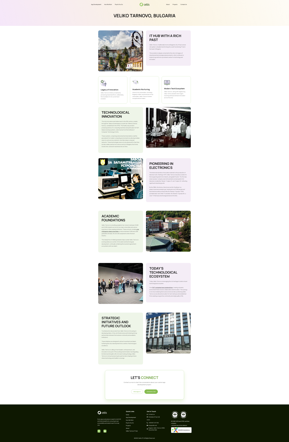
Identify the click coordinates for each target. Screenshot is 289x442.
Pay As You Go (119, 4)
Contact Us (183, 4)
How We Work (108, 4)
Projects (175, 4)
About (168, 4)
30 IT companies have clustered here (162, 287)
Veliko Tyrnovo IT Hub (132, 431)
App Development (96, 4)
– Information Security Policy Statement (179, 425)
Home (127, 415)
